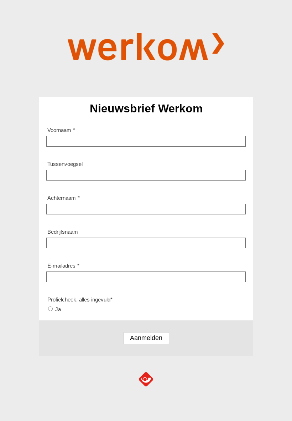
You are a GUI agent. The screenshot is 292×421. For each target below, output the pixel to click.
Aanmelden (146, 337)
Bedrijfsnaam (62, 232)
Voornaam (61, 130)
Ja (58, 309)
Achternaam (63, 198)
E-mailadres (63, 266)
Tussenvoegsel (65, 164)
